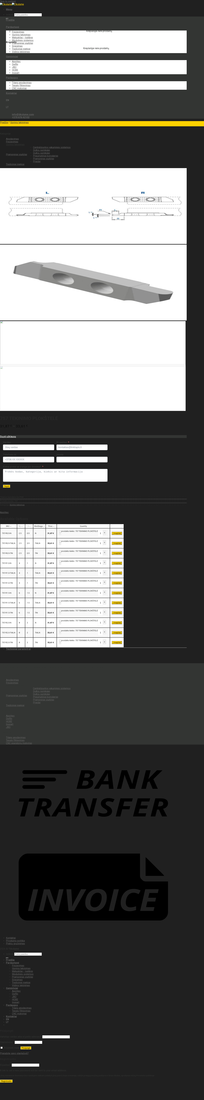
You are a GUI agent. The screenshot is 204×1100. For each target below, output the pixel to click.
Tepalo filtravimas (21, 85)
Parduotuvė (12, 27)
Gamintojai (12, 56)
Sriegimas (17, 46)
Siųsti (6, 486)
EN (7, 100)
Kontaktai (11, 93)
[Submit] (7, 957)
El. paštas (61, 442)
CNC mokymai (19, 88)
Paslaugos (12, 77)
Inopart (15, 72)
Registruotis (6, 1081)
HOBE (15, 70)
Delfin (15, 64)
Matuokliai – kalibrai (22, 37)
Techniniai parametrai (18, 649)
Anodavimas (12, 138)
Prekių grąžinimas (15, 943)
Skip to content (8, 1)
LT (7, 107)
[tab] (96, 649)
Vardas (7, 442)
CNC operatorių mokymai (19, 743)
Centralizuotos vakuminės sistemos (51, 147)
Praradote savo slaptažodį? (14, 1053)
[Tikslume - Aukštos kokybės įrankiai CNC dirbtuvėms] (12, 4)
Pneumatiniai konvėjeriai (45, 155)
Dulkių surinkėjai (41, 150)
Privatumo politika (15, 940)
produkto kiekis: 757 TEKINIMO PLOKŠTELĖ (79, 531)
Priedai (36, 161)
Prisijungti (26, 1048)
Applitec (16, 61)
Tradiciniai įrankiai (21, 48)
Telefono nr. (10, 454)
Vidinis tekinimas (21, 51)
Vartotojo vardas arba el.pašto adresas (21, 1036)
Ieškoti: (10, 14)
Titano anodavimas (22, 82)
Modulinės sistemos (22, 40)
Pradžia (10, 20)
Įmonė (59, 454)
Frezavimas (18, 31)
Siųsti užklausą (8, 436)
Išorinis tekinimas (21, 34)
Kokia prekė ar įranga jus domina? (22, 466)
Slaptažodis (7, 1042)
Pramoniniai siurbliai (22, 43)
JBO (14, 67)
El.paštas (5, 1065)
